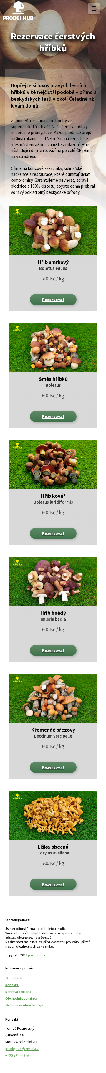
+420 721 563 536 (18, 1055)
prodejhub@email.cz (22, 1048)
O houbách (13, 978)
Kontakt (12, 985)
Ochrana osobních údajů (24, 1005)
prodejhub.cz (38, 955)
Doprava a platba (18, 991)
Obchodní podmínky (21, 998)
